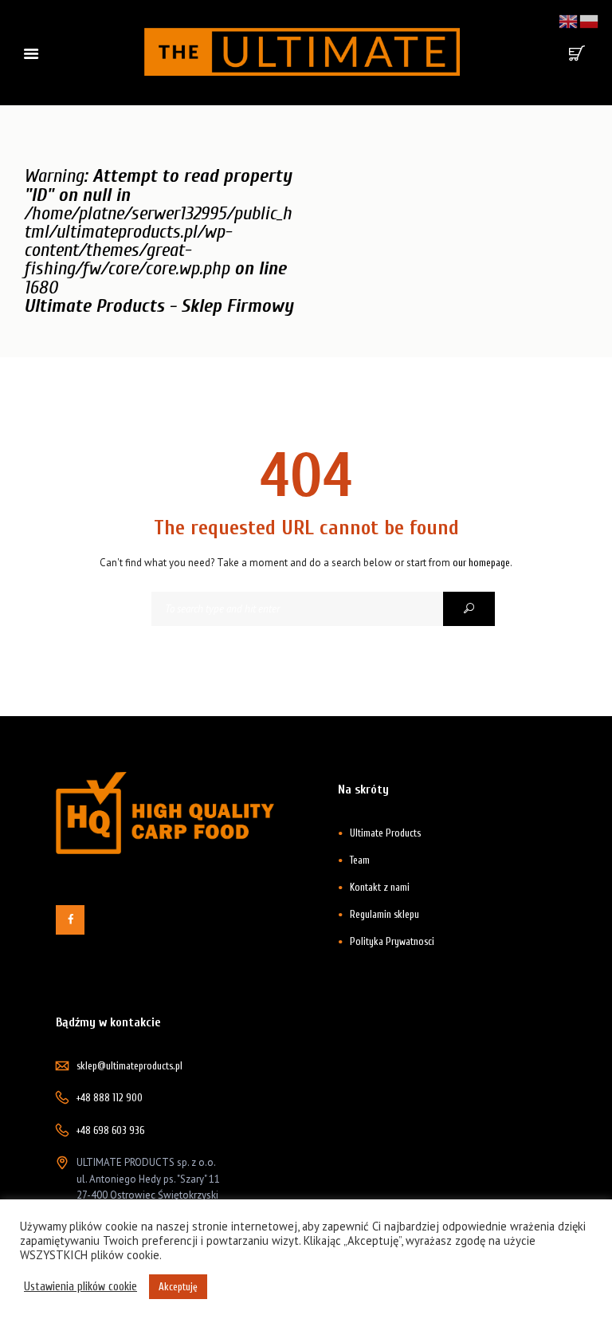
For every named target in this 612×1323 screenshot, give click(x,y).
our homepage (481, 563)
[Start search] (469, 609)
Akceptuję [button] (178, 1287)
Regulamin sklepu (384, 914)
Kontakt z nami (380, 887)
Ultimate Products (385, 833)
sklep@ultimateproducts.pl (129, 1066)
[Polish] (589, 20)
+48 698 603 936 (110, 1130)
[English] (569, 20)
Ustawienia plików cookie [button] (80, 1286)
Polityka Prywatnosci (392, 941)
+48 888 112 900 (109, 1098)
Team (360, 860)
